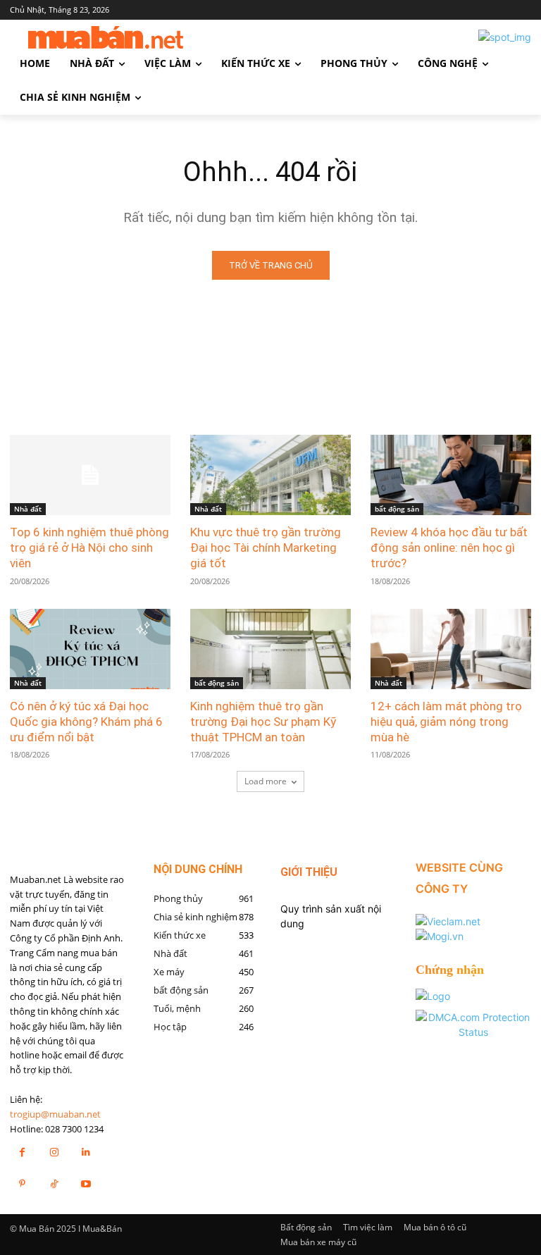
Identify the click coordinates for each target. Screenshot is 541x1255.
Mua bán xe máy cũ (318, 1242)
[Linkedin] (85, 1151)
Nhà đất (28, 509)
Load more (265, 781)
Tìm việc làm (367, 1227)
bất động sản (397, 509)
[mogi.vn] (440, 936)
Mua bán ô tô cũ (435, 1227)
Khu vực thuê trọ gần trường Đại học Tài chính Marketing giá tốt (265, 547)
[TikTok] (54, 1183)
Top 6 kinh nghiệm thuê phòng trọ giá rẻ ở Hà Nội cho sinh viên (89, 547)
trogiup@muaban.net (55, 1114)
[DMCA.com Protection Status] (473, 1032)
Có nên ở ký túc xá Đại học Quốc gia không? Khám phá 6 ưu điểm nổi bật (86, 721)
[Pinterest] (22, 1183)
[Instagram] (54, 1151)
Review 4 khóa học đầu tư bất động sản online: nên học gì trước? (449, 547)
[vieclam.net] (448, 921)
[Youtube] (85, 1183)
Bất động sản (306, 1227)
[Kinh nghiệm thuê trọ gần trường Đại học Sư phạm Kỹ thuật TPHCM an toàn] (270, 649)
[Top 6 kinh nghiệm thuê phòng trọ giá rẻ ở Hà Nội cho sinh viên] (90, 475)
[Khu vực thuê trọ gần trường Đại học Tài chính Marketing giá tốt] (270, 475)
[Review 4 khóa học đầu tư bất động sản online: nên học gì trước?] (451, 475)
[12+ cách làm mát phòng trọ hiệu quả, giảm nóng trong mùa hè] (451, 649)
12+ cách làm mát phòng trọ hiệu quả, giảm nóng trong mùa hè (446, 721)
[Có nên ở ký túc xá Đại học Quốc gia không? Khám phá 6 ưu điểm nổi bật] (90, 649)
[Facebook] (22, 1151)
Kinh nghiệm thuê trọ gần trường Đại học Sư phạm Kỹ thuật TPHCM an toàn (263, 721)
